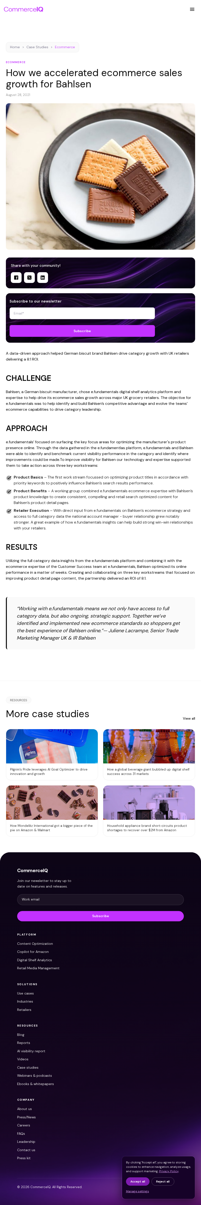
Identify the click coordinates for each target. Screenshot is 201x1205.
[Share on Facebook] (16, 277)
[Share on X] (29, 277)
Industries (25, 1001)
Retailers (24, 1009)
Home (15, 47)
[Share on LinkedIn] (42, 277)
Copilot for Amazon (33, 951)
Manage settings (137, 1191)
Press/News (26, 1117)
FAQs (21, 1133)
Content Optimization (35, 943)
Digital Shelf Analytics (34, 960)
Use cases (25, 993)
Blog (20, 1034)
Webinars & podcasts (34, 1075)
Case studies (27, 1067)
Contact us (26, 1150)
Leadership (26, 1141)
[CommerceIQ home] (23, 9)
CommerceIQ (32, 870)
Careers (23, 1125)
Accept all (137, 1181)
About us (24, 1109)
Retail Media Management (38, 968)
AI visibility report (31, 1051)
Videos (22, 1059)
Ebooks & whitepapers (35, 1084)
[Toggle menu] (192, 9)
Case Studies (37, 47)
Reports (23, 1043)
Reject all (163, 1181)
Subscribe (82, 331)
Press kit (24, 1158)
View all (189, 718)
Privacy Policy (168, 1171)
